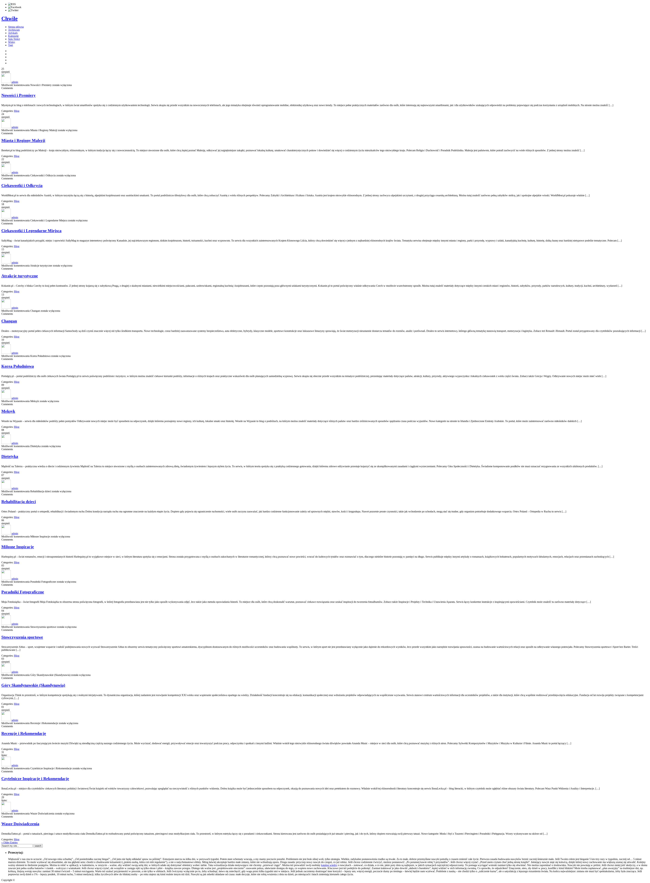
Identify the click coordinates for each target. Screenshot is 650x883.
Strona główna (16, 26)
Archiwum (14, 29)
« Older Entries (9, 842)
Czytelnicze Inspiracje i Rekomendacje (35, 778)
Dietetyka (9, 456)
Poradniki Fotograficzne (22, 592)
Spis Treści (14, 39)
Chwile (9, 18)
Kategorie (13, 36)
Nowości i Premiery (18, 95)
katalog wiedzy (329, 865)
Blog (16, 110)
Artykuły (13, 32)
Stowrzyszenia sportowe (22, 637)
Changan (9, 321)
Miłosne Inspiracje (17, 547)
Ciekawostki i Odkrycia (21, 185)
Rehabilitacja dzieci (18, 501)
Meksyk (8, 411)
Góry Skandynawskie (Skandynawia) (33, 685)
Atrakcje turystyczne (19, 276)
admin (15, 82)
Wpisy (11, 42)
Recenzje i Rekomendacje (23, 733)
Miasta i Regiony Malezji (23, 140)
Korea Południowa (17, 366)
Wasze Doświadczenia (20, 824)
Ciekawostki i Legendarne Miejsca (31, 230)
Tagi (10, 45)
